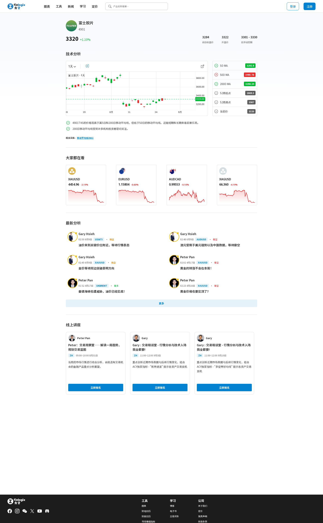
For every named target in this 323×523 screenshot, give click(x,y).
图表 (47, 6)
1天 (70, 66)
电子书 (173, 511)
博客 (172, 505)
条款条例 (202, 521)
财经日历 (146, 511)
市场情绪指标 (148, 521)
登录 (293, 6)
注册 (310, 6)
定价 (95, 6)
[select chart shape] (87, 66)
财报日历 (146, 516)
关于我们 (202, 505)
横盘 (112, 239)
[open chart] (202, 66)
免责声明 (202, 516)
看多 (116, 285)
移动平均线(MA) (85, 137)
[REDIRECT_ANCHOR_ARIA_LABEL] (86, 195)
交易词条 (174, 516)
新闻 (71, 6)
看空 (215, 239)
